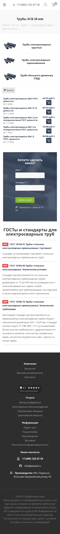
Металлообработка (30, 402)
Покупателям (30, 431)
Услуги (30, 397)
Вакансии (30, 368)
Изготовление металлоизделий (30, 406)
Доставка (30, 440)
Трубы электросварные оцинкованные (36, 61)
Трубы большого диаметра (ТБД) (36, 77)
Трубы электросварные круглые (36, 46)
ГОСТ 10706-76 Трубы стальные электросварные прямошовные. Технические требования (28, 305)
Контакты (30, 377)
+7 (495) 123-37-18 (28, 4)
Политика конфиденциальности (30, 444)
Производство (30, 436)
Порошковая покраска (30, 411)
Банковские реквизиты (30, 372)
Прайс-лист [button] (30, 427)
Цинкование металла (30, 415)
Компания (30, 363)
